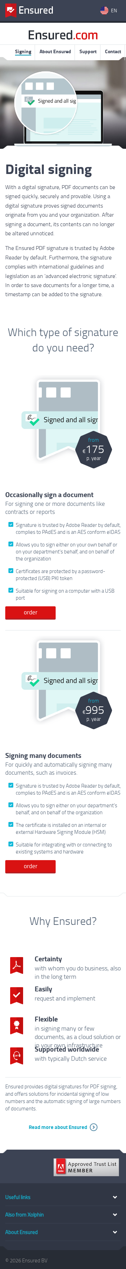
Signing (23, 51)
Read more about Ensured (58, 1127)
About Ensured (55, 51)
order (30, 612)
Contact (113, 51)
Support (88, 51)
